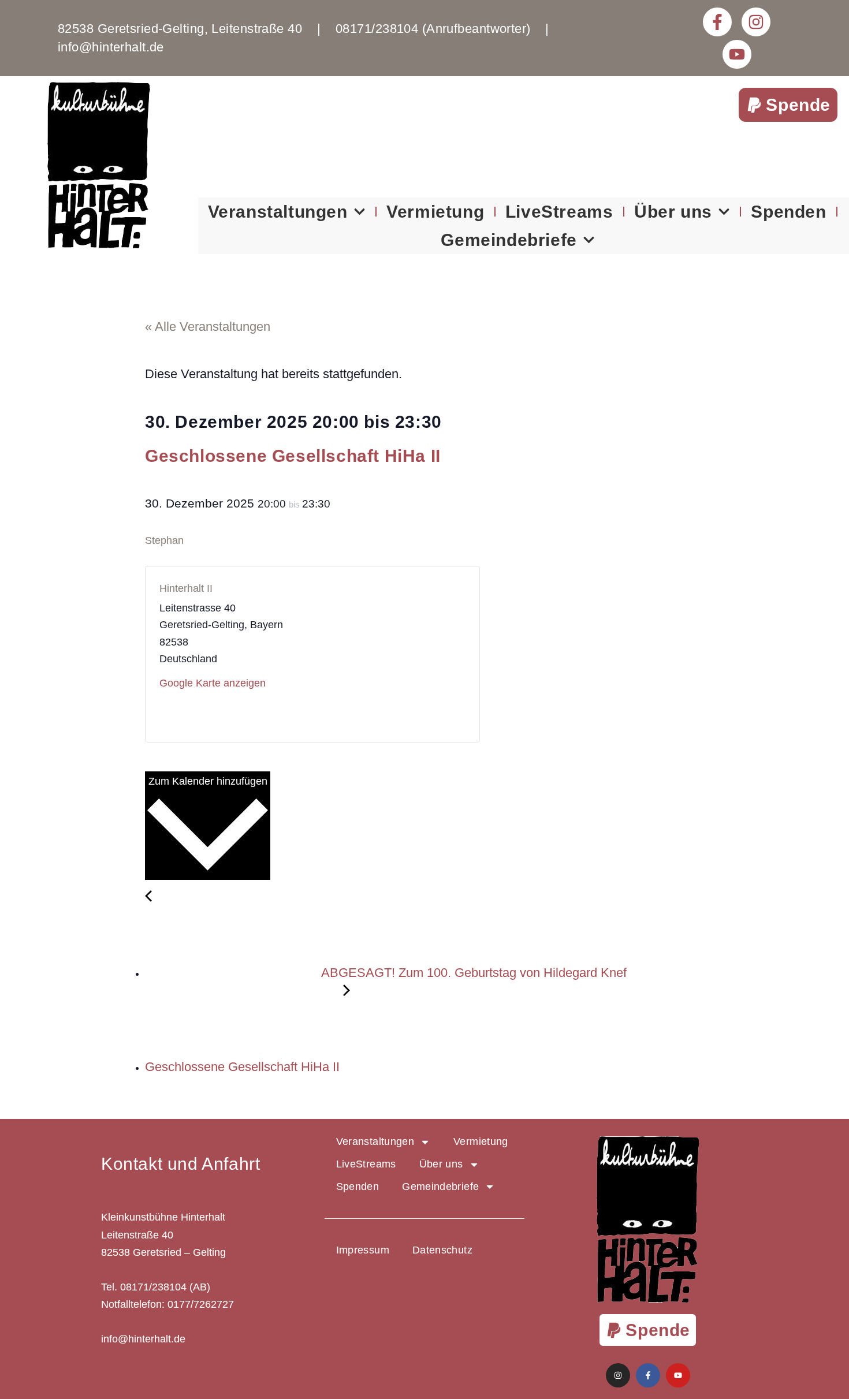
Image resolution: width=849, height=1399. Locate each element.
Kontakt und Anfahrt (180, 1163)
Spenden (788, 211)
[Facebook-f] (717, 22)
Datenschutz (442, 1250)
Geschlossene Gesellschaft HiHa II (244, 1066)
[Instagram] (756, 22)
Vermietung (435, 211)
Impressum (362, 1250)
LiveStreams (559, 211)
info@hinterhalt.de (143, 1339)
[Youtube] (737, 54)
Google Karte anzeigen (212, 683)
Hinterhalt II (186, 588)
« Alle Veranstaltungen (207, 326)
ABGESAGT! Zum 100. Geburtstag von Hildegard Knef (472, 972)
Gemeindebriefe (508, 239)
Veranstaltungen (278, 211)
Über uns (673, 211)
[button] (788, 105)
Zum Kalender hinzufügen (207, 781)
